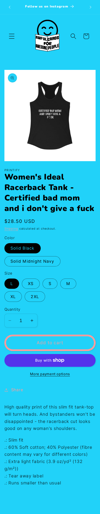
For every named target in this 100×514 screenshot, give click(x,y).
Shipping (11, 228)
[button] (11, 36)
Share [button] (17, 389)
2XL (35, 296)
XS (31, 283)
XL (13, 296)
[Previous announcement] (9, 7)
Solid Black (22, 248)
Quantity (12, 309)
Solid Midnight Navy (32, 261)
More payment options (50, 374)
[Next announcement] (90, 7)
